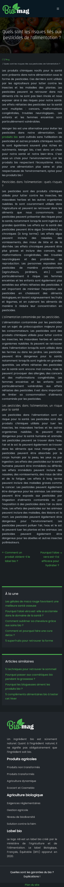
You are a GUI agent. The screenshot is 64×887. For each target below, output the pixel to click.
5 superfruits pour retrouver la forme (29, 641)
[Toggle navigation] (58, 8)
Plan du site (32, 885)
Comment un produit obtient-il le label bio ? (17, 557)
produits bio (10, 137)
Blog (8, 59)
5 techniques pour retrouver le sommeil (30, 669)
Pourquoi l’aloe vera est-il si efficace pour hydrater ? (49, 559)
